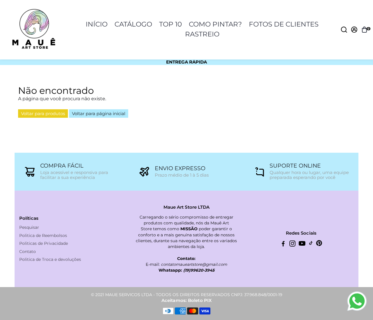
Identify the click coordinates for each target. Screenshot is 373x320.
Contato (27, 251)
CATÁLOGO (133, 24)
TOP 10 (170, 24)
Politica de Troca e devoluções (50, 259)
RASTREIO (202, 34)
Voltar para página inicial (98, 113)
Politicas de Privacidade (43, 243)
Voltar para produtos (43, 113)
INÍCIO (97, 24)
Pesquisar (29, 227)
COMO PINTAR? (215, 24)
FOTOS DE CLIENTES (284, 24)
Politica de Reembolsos (43, 235)
